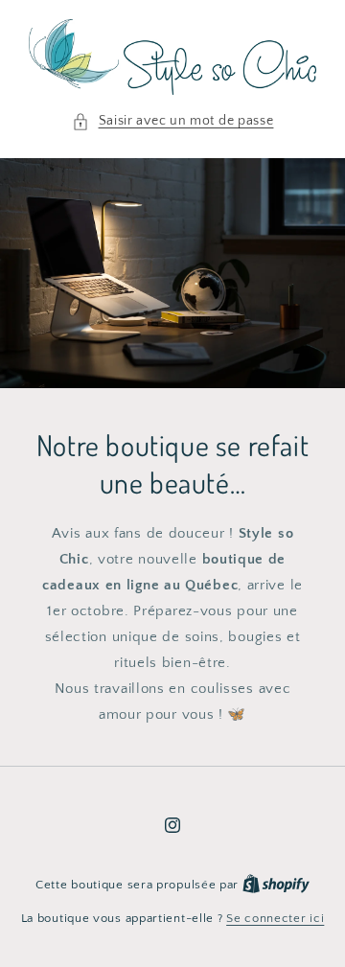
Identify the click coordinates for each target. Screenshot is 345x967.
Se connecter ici (275, 918)
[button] (173, 121)
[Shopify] (276, 884)
